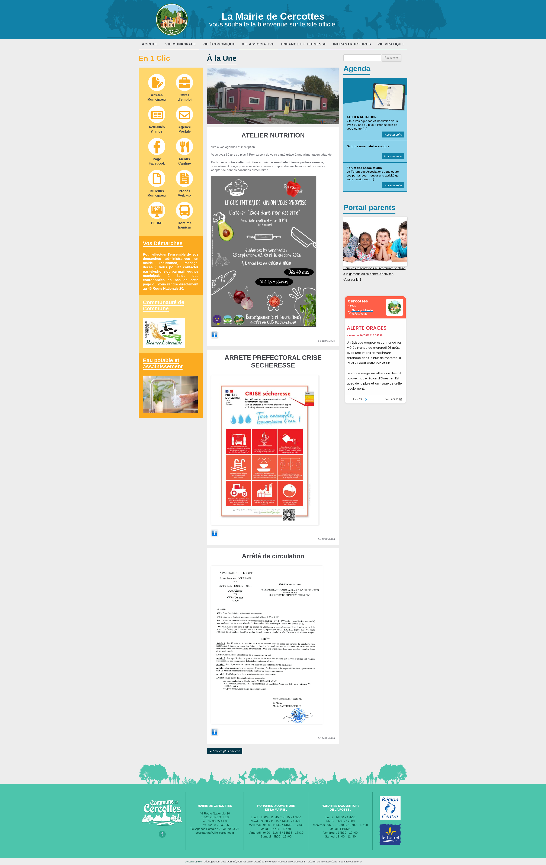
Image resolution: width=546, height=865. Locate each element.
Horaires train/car (185, 225)
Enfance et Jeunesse (304, 44)
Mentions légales (193, 861)
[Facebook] (214, 337)
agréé (347, 861)
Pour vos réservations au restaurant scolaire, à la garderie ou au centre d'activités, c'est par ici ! (374, 274)
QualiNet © (356, 861)
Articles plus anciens (224, 751)
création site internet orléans (322, 861)
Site (341, 861)
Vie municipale (180, 44)
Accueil (150, 44)
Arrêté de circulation (273, 556)
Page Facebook (157, 161)
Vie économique (218, 44)
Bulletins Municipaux (156, 193)
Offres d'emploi (185, 97)
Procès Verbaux (184, 193)
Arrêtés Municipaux (156, 97)
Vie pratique (391, 44)
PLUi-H (157, 223)
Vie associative (258, 44)
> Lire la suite (393, 134)
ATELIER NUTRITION (273, 135)
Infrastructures (352, 44)
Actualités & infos (157, 129)
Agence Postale (184, 129)
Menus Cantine (184, 161)
